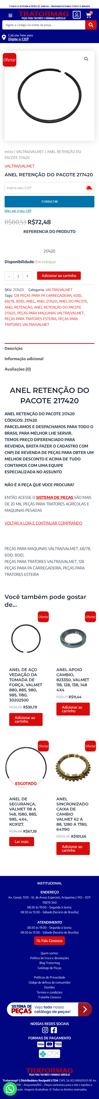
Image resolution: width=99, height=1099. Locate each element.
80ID (20, 301)
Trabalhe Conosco (49, 997)
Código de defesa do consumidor (50, 982)
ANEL (30, 301)
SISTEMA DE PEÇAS (54, 497)
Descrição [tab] (14, 348)
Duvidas (49, 987)
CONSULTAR (49, 201)
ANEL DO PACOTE (73, 301)
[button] (10, 16)
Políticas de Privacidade (49, 977)
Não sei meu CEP (18, 211)
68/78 (9, 301)
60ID (77, 295)
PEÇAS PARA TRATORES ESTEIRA (30, 318)
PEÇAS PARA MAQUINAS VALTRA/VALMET (50, 313)
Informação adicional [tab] (24, 358)
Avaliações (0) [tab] (18, 368)
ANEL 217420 (47, 301)
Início (9, 151)
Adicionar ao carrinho (59, 275)
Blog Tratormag (49, 963)
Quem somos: (49, 953)
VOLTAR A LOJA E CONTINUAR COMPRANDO (43, 522)
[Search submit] (91, 24)
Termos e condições (49, 992)
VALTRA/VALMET (30, 151)
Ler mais (22, 841)
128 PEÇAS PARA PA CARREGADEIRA (43, 295)
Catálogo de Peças (49, 968)
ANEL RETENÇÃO (18, 307)
